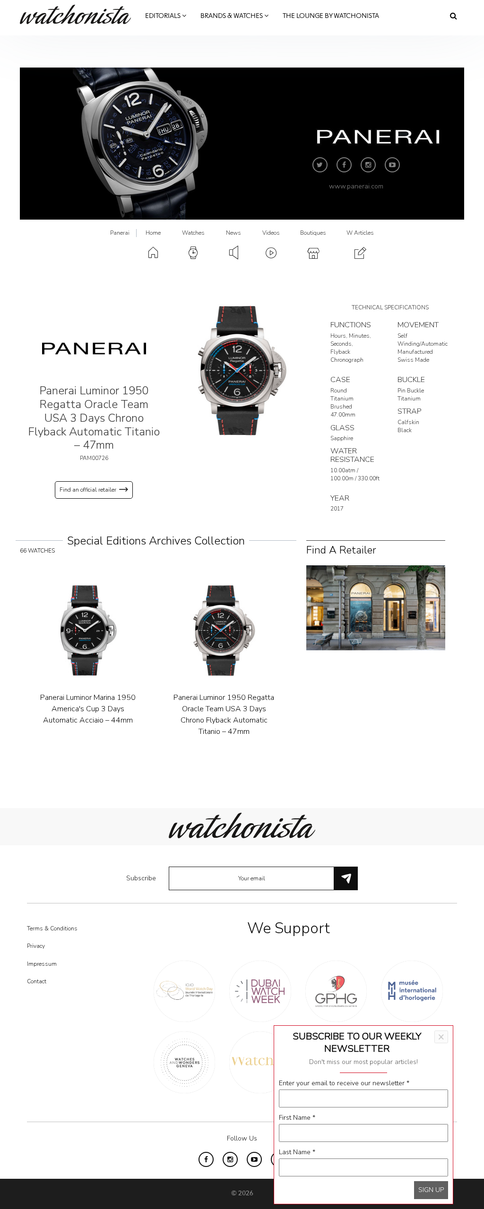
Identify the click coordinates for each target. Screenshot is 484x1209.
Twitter (320, 164)
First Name (297, 1117)
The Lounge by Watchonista (331, 16)
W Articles (360, 233)
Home (153, 233)
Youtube (392, 164)
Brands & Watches (232, 16)
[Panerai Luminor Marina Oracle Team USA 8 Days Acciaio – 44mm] (224, 630)
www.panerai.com (356, 186)
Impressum (42, 964)
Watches (193, 233)
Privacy (36, 946)
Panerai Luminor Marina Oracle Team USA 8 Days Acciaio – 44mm (224, 708)
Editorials (163, 16)
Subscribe (141, 878)
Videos (271, 233)
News (233, 233)
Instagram (368, 164)
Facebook (344, 164)
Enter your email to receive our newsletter (344, 1083)
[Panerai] (94, 348)
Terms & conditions (52, 928)
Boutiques (313, 233)
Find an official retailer (88, 490)
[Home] (79, 14)
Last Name (297, 1152)
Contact (36, 981)
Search (453, 15)
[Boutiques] (375, 607)
